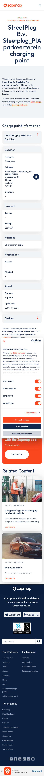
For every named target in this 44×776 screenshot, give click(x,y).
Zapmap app (36, 102)
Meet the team (8, 714)
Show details (31, 413)
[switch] (38, 388)
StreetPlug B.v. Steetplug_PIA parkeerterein (23, 20)
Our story (6, 709)
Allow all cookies (22, 420)
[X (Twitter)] (19, 759)
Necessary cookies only (22, 433)
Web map (6, 662)
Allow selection (22, 427)
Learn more (17, 454)
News (4, 680)
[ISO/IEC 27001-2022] (22, 628)
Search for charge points (9, 690)
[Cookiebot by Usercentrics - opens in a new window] (31, 340)
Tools (4, 666)
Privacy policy (7, 745)
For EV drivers (10, 651)
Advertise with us (29, 666)
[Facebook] (15, 759)
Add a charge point (10, 696)
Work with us (27, 662)
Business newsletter (30, 671)
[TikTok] (28, 759)
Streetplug (6, 337)
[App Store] (12, 614)
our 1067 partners (17, 353)
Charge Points (22, 18)
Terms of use (7, 749)
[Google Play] (31, 614)
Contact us (6, 736)
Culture (5, 718)
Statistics (6, 675)
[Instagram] (11, 759)
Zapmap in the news (10, 727)
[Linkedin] (24, 759)
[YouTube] (32, 759)
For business (28, 651)
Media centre (7, 731)
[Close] (2, 771)
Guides (5, 671)
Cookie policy (7, 740)
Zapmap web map (19, 105)
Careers (5, 723)
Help (4, 684)
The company (9, 703)
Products (25, 658)
